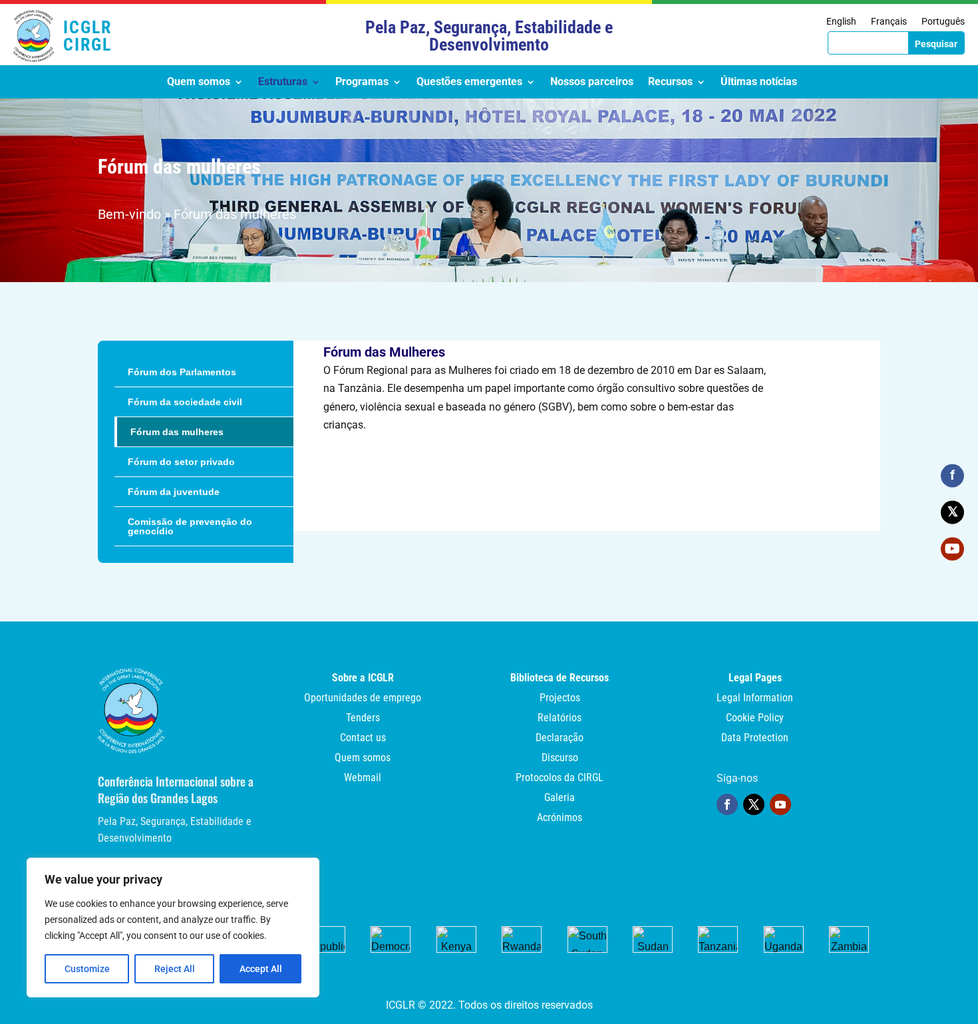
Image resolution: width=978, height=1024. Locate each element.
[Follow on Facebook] (727, 804)
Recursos (670, 82)
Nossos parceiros (591, 82)
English (841, 22)
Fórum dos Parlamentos (182, 372)
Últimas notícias (759, 82)
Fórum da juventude (174, 491)
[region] (173, 927)
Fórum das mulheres (177, 432)
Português (943, 22)
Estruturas (282, 82)
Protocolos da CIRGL (559, 778)
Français (889, 22)
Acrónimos (559, 818)
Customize (87, 968)
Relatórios (559, 718)
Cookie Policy (755, 718)
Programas (362, 82)
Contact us (363, 738)
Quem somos (198, 82)
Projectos (560, 698)
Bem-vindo (129, 214)
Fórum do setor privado (181, 461)
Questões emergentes (469, 82)
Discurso (560, 758)
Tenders (363, 718)
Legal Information (755, 698)
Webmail (362, 778)
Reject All (174, 968)
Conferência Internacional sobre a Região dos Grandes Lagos (175, 789)
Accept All (261, 968)
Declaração (559, 738)
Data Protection (754, 738)
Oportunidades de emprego (362, 698)
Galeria (559, 798)
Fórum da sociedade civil (185, 402)
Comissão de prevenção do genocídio (190, 526)
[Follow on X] (753, 804)
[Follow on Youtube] (780, 804)
